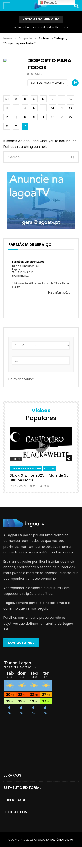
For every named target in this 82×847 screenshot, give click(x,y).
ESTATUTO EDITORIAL (22, 787)
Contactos (15, 812)
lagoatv (19, 486)
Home (7, 38)
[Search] (76, 5)
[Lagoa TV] (40, 5)
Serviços (12, 775)
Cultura (49, 468)
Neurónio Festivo (61, 840)
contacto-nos (21, 643)
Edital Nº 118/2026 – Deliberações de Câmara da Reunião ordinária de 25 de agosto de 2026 (41, 27)
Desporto (25, 38)
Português (50, 2)
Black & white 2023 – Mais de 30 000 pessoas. (39, 478)
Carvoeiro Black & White (26, 468)
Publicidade (14, 800)
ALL (7, 98)
